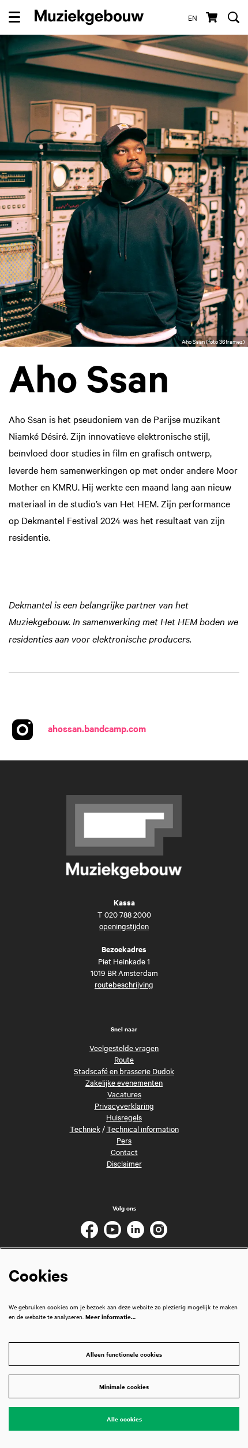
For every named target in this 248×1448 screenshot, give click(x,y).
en (192, 17)
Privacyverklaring (124, 1105)
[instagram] (158, 1229)
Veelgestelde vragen (124, 1047)
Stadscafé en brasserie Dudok (124, 1070)
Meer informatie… (110, 1316)
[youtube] (112, 1229)
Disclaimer (124, 1163)
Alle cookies (124, 1418)
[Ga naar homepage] (89, 17)
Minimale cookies (124, 1386)
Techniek (85, 1128)
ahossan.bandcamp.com (97, 727)
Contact (124, 1151)
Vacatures (124, 1094)
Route (124, 1059)
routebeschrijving (124, 984)
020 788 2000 (127, 914)
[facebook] (89, 1229)
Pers (124, 1140)
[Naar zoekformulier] (233, 17)
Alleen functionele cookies (124, 1354)
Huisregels (124, 1117)
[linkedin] (135, 1229)
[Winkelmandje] (212, 17)
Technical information (143, 1128)
